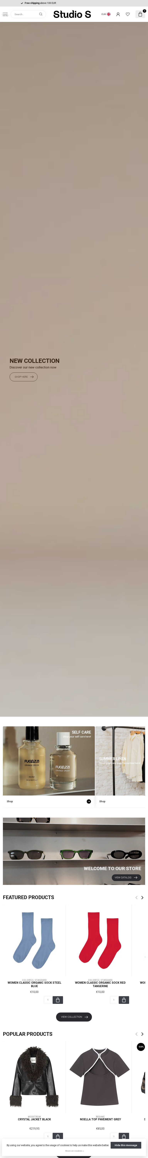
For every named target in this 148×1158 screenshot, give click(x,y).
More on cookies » (74, 1151)
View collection (71, 1016)
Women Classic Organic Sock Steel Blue (34, 984)
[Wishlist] (128, 14)
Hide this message (126, 1145)
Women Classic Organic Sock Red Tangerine (100, 984)
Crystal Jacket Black (34, 1119)
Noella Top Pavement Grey (100, 1119)
